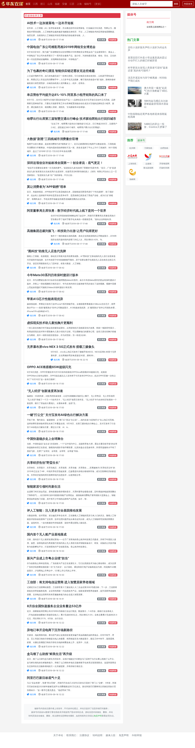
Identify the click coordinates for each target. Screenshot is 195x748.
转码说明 (97, 735)
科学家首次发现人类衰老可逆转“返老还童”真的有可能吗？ (148, 69)
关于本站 (58, 735)
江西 (35, 3)
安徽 (64, 3)
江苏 (71, 3)
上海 (79, 3)
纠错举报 (137, 735)
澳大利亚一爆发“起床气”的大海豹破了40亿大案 (155, 90)
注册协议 (84, 735)
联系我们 (71, 735)
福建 (57, 3)
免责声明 (98, 716)
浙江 (42, 3)
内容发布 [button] (188, 3)
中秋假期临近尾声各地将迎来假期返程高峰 (147, 115)
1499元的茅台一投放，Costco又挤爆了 (155, 125)
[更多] (97, 3)
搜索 (176, 3)
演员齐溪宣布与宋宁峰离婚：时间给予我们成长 (147, 79)
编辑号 (87, 3)
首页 (29, 3)
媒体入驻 (110, 735)
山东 (50, 3)
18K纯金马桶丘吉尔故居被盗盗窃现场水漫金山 (156, 103)
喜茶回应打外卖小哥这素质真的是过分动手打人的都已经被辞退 (147, 59)
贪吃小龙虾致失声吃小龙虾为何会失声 (147, 49)
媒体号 (141, 140)
